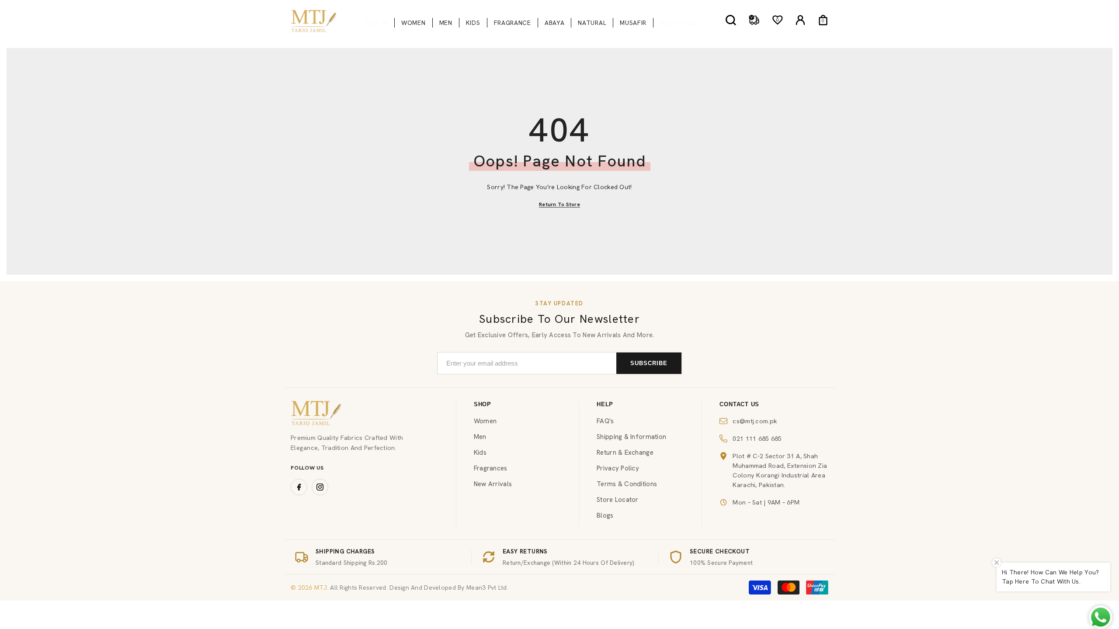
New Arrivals (493, 484)
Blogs (605, 515)
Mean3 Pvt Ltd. (487, 587)
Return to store (559, 204)
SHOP (482, 404)
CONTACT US (739, 404)
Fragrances (490, 468)
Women (485, 421)
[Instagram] (320, 487)
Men (480, 436)
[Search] (731, 19)
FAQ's (605, 421)
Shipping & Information (631, 436)
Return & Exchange (625, 452)
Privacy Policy (618, 468)
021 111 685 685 (757, 438)
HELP (605, 404)
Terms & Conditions (627, 484)
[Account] (800, 20)
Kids (480, 452)
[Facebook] (299, 487)
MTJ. (320, 587)
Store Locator (618, 499)
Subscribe (648, 363)
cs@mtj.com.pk (755, 421)
